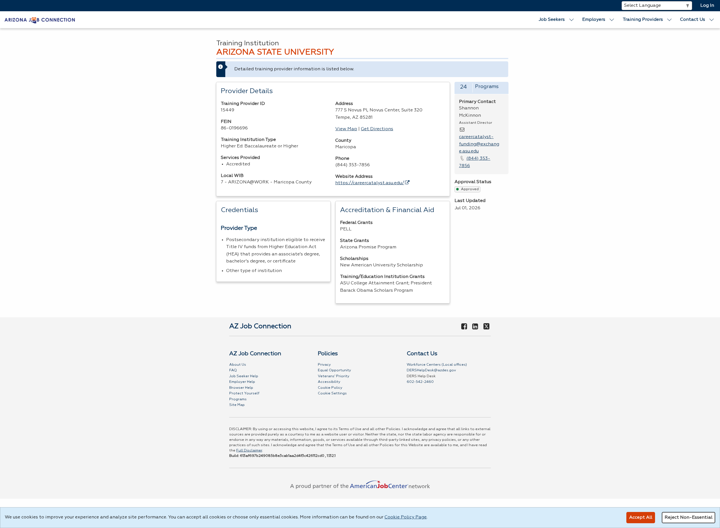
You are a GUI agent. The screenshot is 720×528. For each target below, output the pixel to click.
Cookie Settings (332, 393)
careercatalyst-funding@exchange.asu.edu (479, 144)
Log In (707, 5)
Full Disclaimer (249, 450)
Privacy (324, 365)
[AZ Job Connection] (39, 19)
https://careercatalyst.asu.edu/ (369, 183)
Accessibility (329, 382)
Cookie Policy (330, 388)
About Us (237, 365)
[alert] (362, 69)
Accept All (640, 517)
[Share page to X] (486, 326)
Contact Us (692, 19)
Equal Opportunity (334, 370)
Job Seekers (552, 19)
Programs (238, 399)
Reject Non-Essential (688, 517)
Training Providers (643, 19)
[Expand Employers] (612, 19)
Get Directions (377, 129)
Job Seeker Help (243, 376)
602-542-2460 (420, 382)
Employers (593, 19)
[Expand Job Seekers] (571, 19)
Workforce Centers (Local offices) (437, 365)
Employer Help (242, 382)
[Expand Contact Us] (711, 19)
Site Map (237, 405)
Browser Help (241, 388)
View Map (346, 129)
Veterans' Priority (333, 376)
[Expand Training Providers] (669, 19)
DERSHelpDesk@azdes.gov (431, 370)
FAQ (233, 370)
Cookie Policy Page (405, 517)
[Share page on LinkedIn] (475, 326)
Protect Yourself (244, 393)
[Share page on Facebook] (464, 326)
